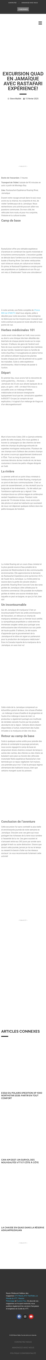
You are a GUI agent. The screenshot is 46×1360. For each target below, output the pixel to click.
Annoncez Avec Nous (29, 3)
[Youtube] (31, 1316)
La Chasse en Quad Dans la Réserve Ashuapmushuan (22, 1229)
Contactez (12, 3)
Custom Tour (22, 1301)
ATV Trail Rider (29, 1296)
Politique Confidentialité (23, 1353)
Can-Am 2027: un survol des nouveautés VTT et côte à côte (20, 1161)
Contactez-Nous (23, 1342)
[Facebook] (19, 1316)
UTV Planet (19, 1296)
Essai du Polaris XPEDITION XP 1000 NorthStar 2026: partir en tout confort (21, 1096)
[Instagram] (25, 1316)
